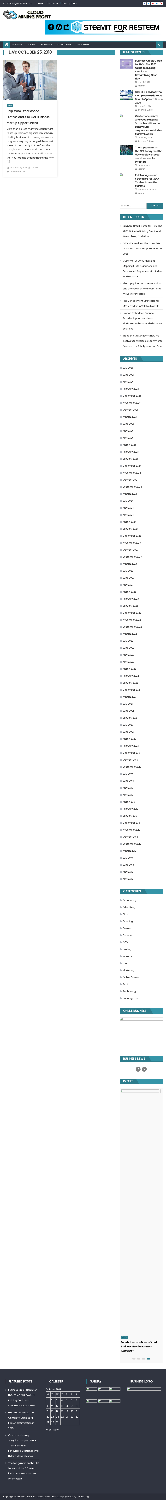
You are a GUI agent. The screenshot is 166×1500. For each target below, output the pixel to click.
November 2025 (132, 402)
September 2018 (132, 843)
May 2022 (128, 654)
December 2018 (132, 822)
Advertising (64, 44)
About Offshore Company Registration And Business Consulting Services (138, 1346)
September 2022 (132, 626)
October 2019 (130, 759)
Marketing (83, 44)
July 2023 (128, 570)
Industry (127, 956)
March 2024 (129, 521)
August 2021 (129, 696)
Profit (31, 44)
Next (144, 1069)
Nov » (56, 1429)
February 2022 (131, 675)
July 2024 (128, 500)
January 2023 (130, 605)
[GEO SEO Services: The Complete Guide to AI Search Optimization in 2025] (126, 95)
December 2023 (132, 535)
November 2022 (132, 619)
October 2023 (130, 549)
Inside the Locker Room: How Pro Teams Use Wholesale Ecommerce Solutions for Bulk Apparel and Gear (143, 341)
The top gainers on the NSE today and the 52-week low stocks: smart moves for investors (148, 154)
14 (77, 1405)
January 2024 (130, 528)
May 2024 (128, 507)
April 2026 (128, 381)
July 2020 (128, 724)
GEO (125, 942)
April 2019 (128, 794)
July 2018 (128, 857)
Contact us (52, 3)
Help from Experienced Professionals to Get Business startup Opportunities (28, 117)
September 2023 (132, 556)
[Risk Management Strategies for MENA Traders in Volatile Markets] (126, 178)
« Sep (49, 1429)
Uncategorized (131, 998)
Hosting (127, 949)
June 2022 (128, 647)
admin (34, 167)
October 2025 (130, 409)
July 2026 (128, 367)
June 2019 (128, 780)
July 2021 (128, 703)
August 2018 (129, 850)
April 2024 (128, 514)
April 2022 (128, 661)
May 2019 (128, 787)
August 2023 (130, 563)
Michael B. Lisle (146, 109)
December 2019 (132, 752)
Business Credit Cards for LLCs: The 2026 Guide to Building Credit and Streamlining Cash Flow (142, 231)
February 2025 (131, 451)
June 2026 (129, 374)
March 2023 (129, 591)
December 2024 (132, 465)
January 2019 (130, 815)
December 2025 (132, 395)
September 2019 (132, 766)
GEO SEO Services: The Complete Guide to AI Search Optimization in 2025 (149, 97)
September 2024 (132, 486)
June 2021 (128, 710)
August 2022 (130, 633)
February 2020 (131, 745)
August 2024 (130, 493)
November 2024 (132, 472)
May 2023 (128, 584)
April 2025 (128, 437)
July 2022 (128, 640)
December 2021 (131, 689)
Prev (138, 1069)
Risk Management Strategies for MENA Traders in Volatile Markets (147, 180)
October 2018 (130, 836)
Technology (129, 991)
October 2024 (131, 479)
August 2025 (130, 416)
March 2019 (129, 801)
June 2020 (129, 731)
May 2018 (128, 871)
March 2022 (129, 668)
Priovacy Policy (69, 3)
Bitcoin (126, 914)
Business (17, 44)
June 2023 (128, 577)
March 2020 (129, 738)
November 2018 (131, 829)
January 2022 (130, 682)
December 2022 (132, 612)
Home (40, 3)
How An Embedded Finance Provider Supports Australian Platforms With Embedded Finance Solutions (142, 320)
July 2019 (128, 773)
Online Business (131, 977)
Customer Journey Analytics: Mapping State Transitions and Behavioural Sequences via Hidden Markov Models (148, 125)
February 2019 (130, 808)
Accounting (129, 900)
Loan (125, 963)
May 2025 (128, 430)
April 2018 (128, 878)
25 (62, 1416)
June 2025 (128, 423)
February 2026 (131, 388)
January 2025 (130, 458)
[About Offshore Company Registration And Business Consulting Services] (141, 1211)
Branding (46, 44)
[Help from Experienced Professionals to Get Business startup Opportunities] (30, 80)
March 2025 (129, 444)
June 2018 (128, 864)
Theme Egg (83, 1496)
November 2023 (132, 542)
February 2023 (131, 598)
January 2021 (130, 717)
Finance (127, 935)
